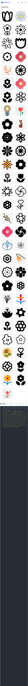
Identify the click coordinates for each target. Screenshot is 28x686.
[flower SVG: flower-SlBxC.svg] (20, 272)
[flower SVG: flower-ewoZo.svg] (7, 83)
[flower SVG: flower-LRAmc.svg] (20, 178)
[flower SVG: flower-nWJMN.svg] (7, 245)
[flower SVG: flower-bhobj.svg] (7, 43)
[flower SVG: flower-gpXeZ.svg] (20, 110)
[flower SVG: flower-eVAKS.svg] (20, 70)
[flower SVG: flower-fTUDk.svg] (20, 83)
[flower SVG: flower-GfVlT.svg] (7, 110)
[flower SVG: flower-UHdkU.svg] (7, 312)
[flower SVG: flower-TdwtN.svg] (7, 285)
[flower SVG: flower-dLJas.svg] (7, 70)
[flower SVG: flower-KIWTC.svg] (7, 164)
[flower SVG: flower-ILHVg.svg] (20, 124)
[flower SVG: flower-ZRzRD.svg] (7, 393)
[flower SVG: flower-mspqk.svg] (20, 218)
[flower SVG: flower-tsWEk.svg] (7, 299)
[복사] (17, 403)
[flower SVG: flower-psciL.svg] (20, 258)
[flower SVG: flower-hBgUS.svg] (7, 124)
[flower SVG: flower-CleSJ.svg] (7, 56)
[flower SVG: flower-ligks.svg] (7, 178)
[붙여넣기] (20, 403)
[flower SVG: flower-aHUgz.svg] (7, 16)
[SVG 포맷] (7, 403)
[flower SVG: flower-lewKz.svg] (20, 164)
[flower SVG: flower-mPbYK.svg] (7, 218)
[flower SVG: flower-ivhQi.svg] (20, 137)
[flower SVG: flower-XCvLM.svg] (7, 353)
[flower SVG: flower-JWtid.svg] (20, 151)
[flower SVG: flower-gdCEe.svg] (20, 97)
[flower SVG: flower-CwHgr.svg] (20, 56)
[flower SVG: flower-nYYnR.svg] (20, 245)
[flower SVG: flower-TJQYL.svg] (20, 285)
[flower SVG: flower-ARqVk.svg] (7, 29)
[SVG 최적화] (10, 403)
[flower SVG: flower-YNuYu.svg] (7, 366)
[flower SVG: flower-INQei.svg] (7, 137)
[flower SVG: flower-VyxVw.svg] (7, 339)
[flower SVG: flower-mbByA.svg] (7, 204)
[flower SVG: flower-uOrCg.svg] (20, 312)
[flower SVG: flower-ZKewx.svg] (20, 380)
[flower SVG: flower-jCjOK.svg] (7, 151)
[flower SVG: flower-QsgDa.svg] (7, 272)
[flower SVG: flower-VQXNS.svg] (7, 326)
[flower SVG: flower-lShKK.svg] (7, 191)
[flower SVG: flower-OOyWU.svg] (7, 258)
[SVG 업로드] (26, 403)
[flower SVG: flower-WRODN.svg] (20, 339)
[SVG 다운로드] (23, 403)
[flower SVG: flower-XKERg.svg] (20, 353)
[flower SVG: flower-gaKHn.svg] (7, 97)
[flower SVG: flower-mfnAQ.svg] (20, 204)
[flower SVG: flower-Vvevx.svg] (20, 326)
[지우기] (14, 403)
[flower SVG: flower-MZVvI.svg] (20, 231)
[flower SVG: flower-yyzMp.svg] (7, 380)
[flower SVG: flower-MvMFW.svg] (7, 231)
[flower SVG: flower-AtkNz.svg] (20, 29)
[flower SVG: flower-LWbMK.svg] (20, 191)
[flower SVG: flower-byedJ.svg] (20, 43)
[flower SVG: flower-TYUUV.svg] (20, 299)
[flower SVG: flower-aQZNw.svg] (20, 16)
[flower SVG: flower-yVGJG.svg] (20, 366)
